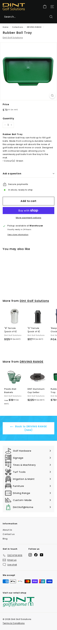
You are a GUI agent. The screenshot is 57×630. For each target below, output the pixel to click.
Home (5, 27)
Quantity (8, 118)
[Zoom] (52, 95)
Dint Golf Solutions (13, 37)
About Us (7, 529)
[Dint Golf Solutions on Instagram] (30, 555)
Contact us (9, 534)
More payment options (28, 217)
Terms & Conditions (14, 623)
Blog (5, 538)
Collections (17, 27)
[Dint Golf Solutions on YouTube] (41, 555)
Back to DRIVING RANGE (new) (31, 428)
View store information (17, 234)
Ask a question (12, 173)
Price (6, 104)
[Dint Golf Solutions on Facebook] (36, 555)
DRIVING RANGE (34, 27)
